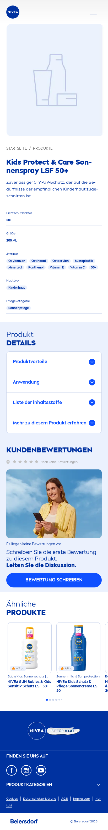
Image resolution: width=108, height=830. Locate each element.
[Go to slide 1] (47, 700)
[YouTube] (41, 770)
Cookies (12, 798)
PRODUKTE (43, 148)
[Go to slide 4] (56, 700)
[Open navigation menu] (93, 12)
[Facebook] (11, 770)
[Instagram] (26, 770)
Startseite (16, 148)
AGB (64, 798)
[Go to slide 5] (59, 699)
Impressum (81, 798)
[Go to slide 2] (50, 700)
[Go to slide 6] (61, 699)
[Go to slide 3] (53, 700)
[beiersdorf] (24, 821)
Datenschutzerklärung (39, 798)
